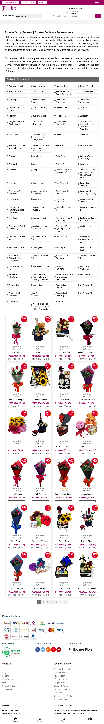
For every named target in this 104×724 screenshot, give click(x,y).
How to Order (59, 676)
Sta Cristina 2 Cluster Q (61, 294)
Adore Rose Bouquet (17, 352)
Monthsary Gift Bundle (63, 447)
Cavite (22, 22)
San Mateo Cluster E (17, 247)
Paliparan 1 (84, 134)
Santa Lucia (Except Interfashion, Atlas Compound (64, 277)
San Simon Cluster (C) (16, 267)
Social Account (43, 643)
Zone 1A (59, 301)
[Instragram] (48, 649)
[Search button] (98, 16)
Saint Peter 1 (37, 156)
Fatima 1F (84, 107)
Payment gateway (12, 616)
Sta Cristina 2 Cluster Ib (38, 294)
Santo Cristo (14, 285)
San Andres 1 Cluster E (85, 184)
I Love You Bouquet (16, 399)
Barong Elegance (63, 352)
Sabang (12, 156)
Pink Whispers (40, 494)
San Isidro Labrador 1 (64, 208)
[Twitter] (43, 649)
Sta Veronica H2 (15, 301)
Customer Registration (63, 669)
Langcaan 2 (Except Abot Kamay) (17, 122)
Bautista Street (62, 86)
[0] (88, 718)
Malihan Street (15, 134)
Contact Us (7, 705)
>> (65, 602)
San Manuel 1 (61, 236)
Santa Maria (85, 274)
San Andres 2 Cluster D (14, 192)
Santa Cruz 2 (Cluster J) (14, 275)
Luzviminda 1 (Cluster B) (61, 122)
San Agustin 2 (38, 183)
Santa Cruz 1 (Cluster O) (85, 267)
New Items (42, 2)
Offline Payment (60, 679)
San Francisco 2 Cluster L (39, 208)
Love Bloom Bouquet (87, 399)
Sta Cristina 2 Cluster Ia (14, 294)
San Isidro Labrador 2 (88, 208)
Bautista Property (39, 86)
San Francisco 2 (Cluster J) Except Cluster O (16, 210)
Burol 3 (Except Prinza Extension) (63, 92)
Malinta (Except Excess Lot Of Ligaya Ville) (39, 137)
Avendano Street (16, 86)
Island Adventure (40, 399)
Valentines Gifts (40, 588)
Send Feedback (11, 710)
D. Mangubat (14, 99)
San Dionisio (14, 199)
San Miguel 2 (61, 247)
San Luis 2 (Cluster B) (40, 238)
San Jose (13, 218)
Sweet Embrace (17, 541)
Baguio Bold (40, 352)
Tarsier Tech (64, 541)
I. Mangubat (61, 116)
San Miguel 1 (37, 247)
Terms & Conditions (62, 689)
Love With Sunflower (17, 447)
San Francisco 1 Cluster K (86, 200)
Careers (5, 676)
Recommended (11, 2)
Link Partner (7, 689)
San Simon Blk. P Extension (63, 256)
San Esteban (37, 199)
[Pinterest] (53, 649)
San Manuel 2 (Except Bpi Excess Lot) (87, 239)
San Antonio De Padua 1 (62, 192)
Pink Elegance (16, 494)
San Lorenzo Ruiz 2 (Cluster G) (17, 227)
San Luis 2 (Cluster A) (17, 238)
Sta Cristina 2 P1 (87, 293)
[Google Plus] (58, 649)
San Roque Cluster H (40, 256)
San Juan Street (39, 218)
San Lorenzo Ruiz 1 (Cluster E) (64, 219)
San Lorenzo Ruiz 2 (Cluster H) (40, 227)
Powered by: (75, 643)
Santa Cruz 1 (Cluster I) (61, 267)
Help (99, 2)
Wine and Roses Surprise (87, 588)
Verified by (8, 643)
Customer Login (60, 672)
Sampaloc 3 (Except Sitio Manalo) (64, 170)
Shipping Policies (61, 682)
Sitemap (5, 682)
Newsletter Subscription (12, 686)
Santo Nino (37, 285)
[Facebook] (37, 649)
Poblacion (60, 145)
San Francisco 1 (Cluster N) (62, 200)
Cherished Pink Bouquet (87, 352)
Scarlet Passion (87, 494)
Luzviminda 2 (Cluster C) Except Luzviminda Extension (87, 125)
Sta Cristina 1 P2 (87, 285)
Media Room (7, 679)
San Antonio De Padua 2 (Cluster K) (88, 192)
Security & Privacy (61, 686)
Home (4, 22)
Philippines (13, 22)
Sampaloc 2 (37, 169)
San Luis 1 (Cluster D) (87, 227)
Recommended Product (63, 696)
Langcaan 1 (85, 116)
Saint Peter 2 (61, 156)
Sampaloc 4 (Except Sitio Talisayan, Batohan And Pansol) (88, 173)
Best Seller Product (28, 2)
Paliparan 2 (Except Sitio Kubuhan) (17, 146)
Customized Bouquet (74, 8)
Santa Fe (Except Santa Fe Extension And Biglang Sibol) (40, 277)
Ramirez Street (86, 145)
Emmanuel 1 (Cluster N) (85, 100)
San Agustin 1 (15, 183)
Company (6, 663)
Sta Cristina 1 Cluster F (61, 286)
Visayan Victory (64, 588)
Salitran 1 (13, 164)
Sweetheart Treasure (40, 541)
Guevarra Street (39, 116)
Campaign (58, 692)
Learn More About (63, 663)
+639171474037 (14, 713)
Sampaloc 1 (14, 169)
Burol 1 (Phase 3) (87, 86)
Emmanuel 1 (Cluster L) (61, 100)
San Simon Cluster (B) (87, 256)
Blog (4, 672)
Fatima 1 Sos (61, 107)
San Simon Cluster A (40, 266)
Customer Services (63, 705)
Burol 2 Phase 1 (39, 91)
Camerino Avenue (87, 91)
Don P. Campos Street (38, 100)
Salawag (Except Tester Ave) (87, 157)
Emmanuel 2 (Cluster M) (14, 109)
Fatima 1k (13, 116)
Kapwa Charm (63, 399)
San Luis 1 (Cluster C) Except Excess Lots (64, 228)
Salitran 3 (60, 164)
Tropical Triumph (87, 541)
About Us (6, 669)
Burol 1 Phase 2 (15, 91)
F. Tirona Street (38, 107)
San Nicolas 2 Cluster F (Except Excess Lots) (16, 258)
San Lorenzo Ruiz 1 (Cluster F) (88, 219)
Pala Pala (60, 134)
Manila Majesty (40, 447)
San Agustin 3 (62, 183)
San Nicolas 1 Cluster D (85, 248)
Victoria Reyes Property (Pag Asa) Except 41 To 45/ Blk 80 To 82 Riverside (41, 305)
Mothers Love (87, 447)
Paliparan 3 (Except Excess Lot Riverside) (40, 148)
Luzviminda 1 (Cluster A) (38, 122)
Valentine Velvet (17, 588)
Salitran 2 (36, 164)
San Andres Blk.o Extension (39, 192)
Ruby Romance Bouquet (64, 494)
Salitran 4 (84, 164)
